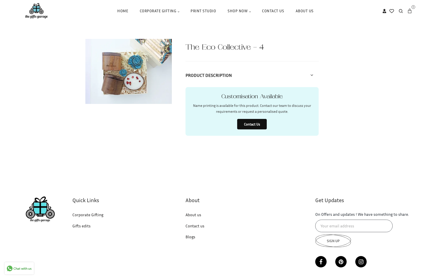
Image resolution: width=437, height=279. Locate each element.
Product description (208, 75)
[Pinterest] (341, 261)
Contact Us (273, 10)
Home (122, 10)
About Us (305, 10)
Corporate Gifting (158, 10)
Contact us (194, 225)
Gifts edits (81, 225)
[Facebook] (321, 261)
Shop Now (238, 10)
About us (193, 214)
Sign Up (333, 241)
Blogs (190, 236)
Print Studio (203, 10)
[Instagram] (361, 261)
